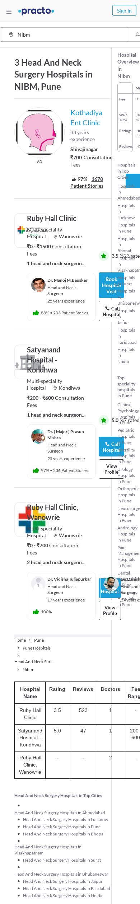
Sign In (124, 11)
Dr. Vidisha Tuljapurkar (69, 579)
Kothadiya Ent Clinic (86, 117)
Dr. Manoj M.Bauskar (67, 280)
